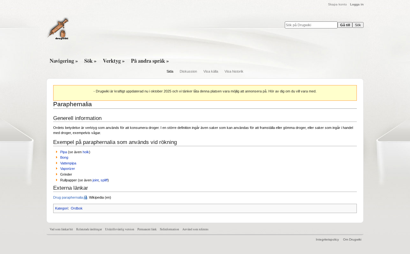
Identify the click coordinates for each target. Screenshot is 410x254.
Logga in (357, 4)
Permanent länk (147, 229)
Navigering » (64, 61)
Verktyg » (114, 61)
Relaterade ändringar (89, 229)
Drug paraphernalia (68, 197)
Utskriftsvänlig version (119, 229)
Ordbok (77, 208)
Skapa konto (337, 4)
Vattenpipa (68, 163)
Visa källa (210, 71)
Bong (64, 157)
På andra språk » (150, 61)
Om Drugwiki (352, 239)
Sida (170, 71)
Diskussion (188, 71)
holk (86, 152)
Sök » (90, 61)
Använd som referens (195, 229)
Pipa (63, 152)
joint (96, 180)
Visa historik (234, 71)
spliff (104, 180)
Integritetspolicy (327, 239)
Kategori (61, 208)
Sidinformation (169, 229)
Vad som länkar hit (61, 229)
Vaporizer (67, 169)
